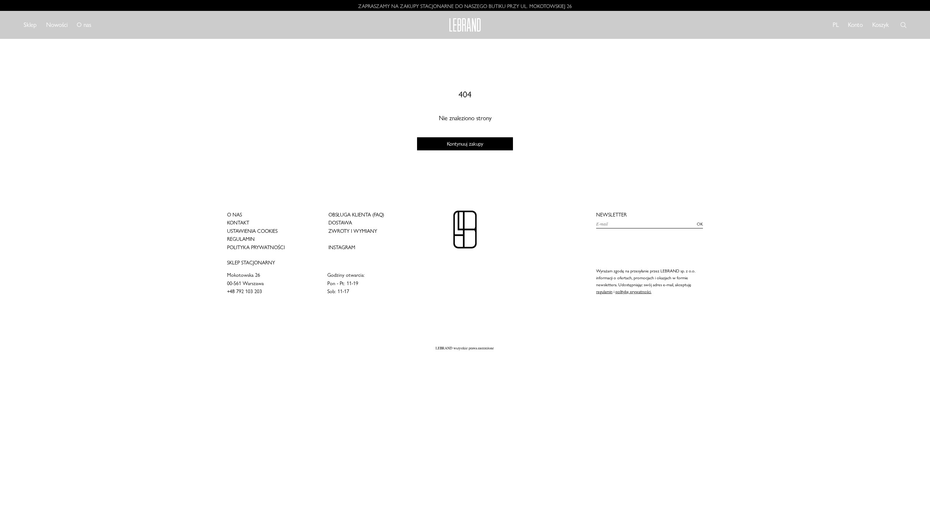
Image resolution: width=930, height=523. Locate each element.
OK (700, 224)
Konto (855, 24)
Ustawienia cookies (252, 231)
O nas (84, 24)
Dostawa (340, 222)
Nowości (57, 24)
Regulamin (241, 239)
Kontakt (238, 222)
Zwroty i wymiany (352, 231)
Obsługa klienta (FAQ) (356, 214)
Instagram (341, 247)
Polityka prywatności (256, 247)
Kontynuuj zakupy (465, 144)
